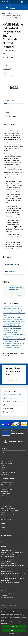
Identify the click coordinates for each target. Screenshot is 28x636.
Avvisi (2, 532)
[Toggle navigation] (3, 7)
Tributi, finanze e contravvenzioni (10, 510)
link (6, 623)
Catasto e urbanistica (6, 493)
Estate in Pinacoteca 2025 (10, 332)
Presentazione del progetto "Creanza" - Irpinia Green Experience (14, 340)
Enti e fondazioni (5, 468)
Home (3, 13)
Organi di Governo (5, 461)
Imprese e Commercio (6, 489)
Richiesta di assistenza (7, 597)
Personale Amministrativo (8, 472)
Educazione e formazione (7, 506)
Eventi (2, 542)
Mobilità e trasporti (6, 498)
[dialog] (14, 622)
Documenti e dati (5, 474)
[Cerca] (25, 7)
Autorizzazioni (4, 517)
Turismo (3, 496)
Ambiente (3, 513)
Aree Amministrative (6, 463)
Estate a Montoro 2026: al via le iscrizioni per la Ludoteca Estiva (12, 307)
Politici (3, 470)
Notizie (14, 13)
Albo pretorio (4, 608)
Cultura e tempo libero (7, 485)
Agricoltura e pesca (6, 519)
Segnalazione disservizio (7, 593)
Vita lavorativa (5, 487)
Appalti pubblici (5, 491)
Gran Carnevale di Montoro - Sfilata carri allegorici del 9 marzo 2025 (13, 344)
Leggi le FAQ (4, 595)
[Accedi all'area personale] (21, 2)
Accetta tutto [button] (13, 626)
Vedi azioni (13, 62)
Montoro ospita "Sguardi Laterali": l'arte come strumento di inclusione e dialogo (14, 313)
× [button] (26, 611)
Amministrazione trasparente (8, 606)
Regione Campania (7, 2)
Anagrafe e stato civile (7, 483)
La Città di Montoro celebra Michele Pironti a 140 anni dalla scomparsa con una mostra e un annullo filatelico (14, 319)
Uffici (2, 466)
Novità (9, 13)
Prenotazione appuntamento (8, 591)
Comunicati (4, 530)
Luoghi (3, 540)
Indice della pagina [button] (10, 101)
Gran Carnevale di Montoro (11, 347)
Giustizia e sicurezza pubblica (8, 508)
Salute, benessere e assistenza (9, 515)
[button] (14, 633)
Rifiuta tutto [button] (14, 630)
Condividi (5, 62)
